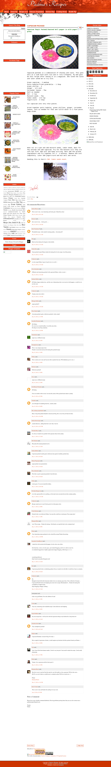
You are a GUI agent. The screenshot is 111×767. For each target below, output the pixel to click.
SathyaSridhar (35, 451)
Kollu (4, 213)
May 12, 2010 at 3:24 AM (37, 561)
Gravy (23, 208)
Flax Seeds (15, 208)
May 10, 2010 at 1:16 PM (37, 362)
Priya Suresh (35, 311)
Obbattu (16, 215)
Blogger (21, 242)
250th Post (19, 187)
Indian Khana (35, 209)
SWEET (13, 231)
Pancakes (20, 215)
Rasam (5, 220)
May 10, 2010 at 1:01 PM (37, 340)
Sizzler (4, 229)
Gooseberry (19, 208)
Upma (8, 235)
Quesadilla (16, 218)
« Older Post (80, 745)
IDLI (24, 210)
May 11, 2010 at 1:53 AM (37, 436)
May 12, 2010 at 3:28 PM (37, 609)
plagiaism (13, 217)
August (91, 100)
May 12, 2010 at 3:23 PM (37, 599)
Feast (18, 206)
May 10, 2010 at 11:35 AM (37, 244)
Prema (33, 531)
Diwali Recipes (21, 200)
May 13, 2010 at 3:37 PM (37, 654)
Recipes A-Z (23, 12)
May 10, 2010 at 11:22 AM (37, 234)
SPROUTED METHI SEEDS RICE (16, 142)
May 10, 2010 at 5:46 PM (37, 406)
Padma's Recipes (46, 4)
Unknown (34, 259)
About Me (14, 12)
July (91, 103)
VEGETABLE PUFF (95, 121)
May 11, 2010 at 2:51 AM (37, 446)
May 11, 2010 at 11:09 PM (37, 536)
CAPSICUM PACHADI (35, 26)
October (92, 95)
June (91, 105)
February (92, 131)
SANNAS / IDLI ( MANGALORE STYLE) (16, 133)
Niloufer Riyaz (35, 430)
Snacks (9, 229)
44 (80, 27)
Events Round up (12, 206)
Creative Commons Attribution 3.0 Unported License (53, 756)
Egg (9, 204)
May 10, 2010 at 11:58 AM (37, 306)
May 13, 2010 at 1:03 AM (37, 619)
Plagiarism (19, 217)
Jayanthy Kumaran (36, 321)
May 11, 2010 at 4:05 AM (37, 456)
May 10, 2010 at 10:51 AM (37, 214)
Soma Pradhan (35, 613)
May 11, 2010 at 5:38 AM (37, 466)
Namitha (34, 400)
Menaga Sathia (35, 301)
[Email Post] (36, 197)
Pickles (4, 217)
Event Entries (16, 204)
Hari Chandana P (36, 229)
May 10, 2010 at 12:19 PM (37, 316)
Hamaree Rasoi (35, 669)
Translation (20, 233)
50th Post (22, 189)
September (92, 98)
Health (13, 210)
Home (6, 12)
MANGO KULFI (17, 114)
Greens (5, 210)
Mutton (18, 213)
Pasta (24, 215)
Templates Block (63, 763)
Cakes (13, 196)
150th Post (10, 187)
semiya (20, 227)
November (92, 93)
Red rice (23, 222)
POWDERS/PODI (8, 218)
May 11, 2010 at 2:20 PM (37, 506)
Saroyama (61, 765)
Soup (13, 229)
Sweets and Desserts (21, 231)
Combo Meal (17, 198)
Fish (11, 208)
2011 (90, 86)
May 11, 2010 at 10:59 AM (37, 486)
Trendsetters (34, 334)
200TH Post (14, 187)
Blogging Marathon (14, 194)
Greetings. (10, 210)
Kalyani (34, 219)
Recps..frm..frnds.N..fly (12, 222)
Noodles (10, 215)
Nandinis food (35, 623)
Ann (33, 647)
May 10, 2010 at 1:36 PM (37, 372)
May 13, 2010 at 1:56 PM (37, 643)
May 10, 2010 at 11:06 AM (37, 224)
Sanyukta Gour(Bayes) (37, 541)
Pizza (9, 217)
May (91, 108)
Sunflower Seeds (6, 231)
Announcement (11, 191)
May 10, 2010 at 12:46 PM (37, 330)
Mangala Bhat (35, 521)
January (92, 134)
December (92, 90)
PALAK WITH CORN (95, 113)
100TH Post (5, 187)
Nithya (33, 356)
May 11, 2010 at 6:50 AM (37, 476)
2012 (90, 84)
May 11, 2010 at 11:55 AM (37, 496)
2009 (90, 137)
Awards (17, 191)
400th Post (10, 189)
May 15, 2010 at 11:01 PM (37, 682)
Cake (11, 196)
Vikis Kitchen (35, 511)
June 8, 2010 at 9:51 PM (37, 692)
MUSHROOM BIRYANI (16, 97)
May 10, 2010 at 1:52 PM (37, 382)
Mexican (14, 213)
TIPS (16, 233)
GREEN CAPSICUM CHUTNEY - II (15, 107)
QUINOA (21, 218)
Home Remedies (19, 210)
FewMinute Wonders (37, 387)
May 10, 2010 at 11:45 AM (37, 286)
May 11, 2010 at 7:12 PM (37, 516)
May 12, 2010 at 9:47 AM (37, 589)
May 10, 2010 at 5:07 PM (37, 396)
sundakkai (23, 229)
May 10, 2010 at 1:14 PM (37, 352)
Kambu (23, 211)
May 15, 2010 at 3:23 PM (37, 665)
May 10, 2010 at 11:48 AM (37, 296)
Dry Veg (19, 202)
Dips (17, 200)
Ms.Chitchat (35, 440)
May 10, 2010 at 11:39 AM (37, 264)
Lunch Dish (9, 213)
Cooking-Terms (62, 12)
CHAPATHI (18, 196)
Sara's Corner (35, 686)
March (91, 129)
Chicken (23, 196)
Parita (33, 659)
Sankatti (17, 227)
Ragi (24, 218)
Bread (4, 196)
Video (23, 235)
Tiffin (12, 233)
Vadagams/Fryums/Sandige (16, 235)
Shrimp (23, 227)
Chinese (5, 198)
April (91, 126)
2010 (90, 88)
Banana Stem (16, 193)
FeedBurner (17, 36)
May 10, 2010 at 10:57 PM (37, 426)
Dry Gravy (13, 202)
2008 (90, 139)
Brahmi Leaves (22, 194)
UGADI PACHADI (14, 175)
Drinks (9, 202)
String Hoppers (18, 229)
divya (33, 377)
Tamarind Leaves (7, 233)
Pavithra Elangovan (36, 491)
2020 (90, 79)
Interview (5, 211)
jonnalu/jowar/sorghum (13, 211)
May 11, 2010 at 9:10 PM (37, 526)
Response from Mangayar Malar (9, 225)
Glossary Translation (37, 12)
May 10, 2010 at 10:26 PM (37, 416)
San (32, 566)
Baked (8, 193)
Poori (24, 217)
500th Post (18, 189)
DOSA (5, 202)
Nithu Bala (34, 249)
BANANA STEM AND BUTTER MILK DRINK (15, 159)
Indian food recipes (36, 420)
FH (32, 239)
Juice (20, 211)
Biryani (21, 193)
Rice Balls (19, 225)
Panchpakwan (35, 345)
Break (8, 196)
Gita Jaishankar (35, 269)
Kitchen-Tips (50, 12)
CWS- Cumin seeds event (56, 159)
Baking (11, 193)
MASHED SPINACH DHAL (16, 167)
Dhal (13, 200)
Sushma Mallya (35, 279)
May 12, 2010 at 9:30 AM (37, 571)
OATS (13, 215)
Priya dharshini (35, 471)
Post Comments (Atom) (39, 749)
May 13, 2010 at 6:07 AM (37, 629)
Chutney (10, 198)
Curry (9, 200)
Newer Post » (30, 745)
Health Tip (72, 12)
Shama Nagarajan (36, 461)
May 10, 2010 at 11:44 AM (37, 274)
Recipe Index (19, 220)
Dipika (33, 633)
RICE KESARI (93, 123)
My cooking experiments (38, 410)
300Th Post (23, 187)
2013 (90, 81)
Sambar (13, 227)
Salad (10, 227)
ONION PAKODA (94, 116)
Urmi (33, 603)
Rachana (34, 367)
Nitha (33, 481)
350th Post (5, 189)
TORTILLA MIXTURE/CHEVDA (16, 124)
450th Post (14, 189)
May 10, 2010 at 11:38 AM (37, 254)
